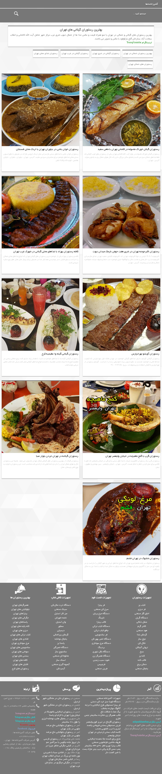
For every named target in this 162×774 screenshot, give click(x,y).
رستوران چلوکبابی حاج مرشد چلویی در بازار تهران (63, 727)
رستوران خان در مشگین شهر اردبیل (61, 699)
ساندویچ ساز (61, 652)
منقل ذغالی (141, 622)
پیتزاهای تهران (20, 613)
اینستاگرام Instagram (25, 713)
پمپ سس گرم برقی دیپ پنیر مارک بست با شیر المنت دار (101, 750)
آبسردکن (61, 668)
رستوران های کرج (20, 668)
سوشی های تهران (20, 652)
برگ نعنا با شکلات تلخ (110, 711)
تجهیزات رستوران (141, 597)
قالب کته (142, 660)
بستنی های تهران (20, 656)
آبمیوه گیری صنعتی (61, 664)
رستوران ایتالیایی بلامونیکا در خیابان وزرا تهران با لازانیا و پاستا (62, 713)
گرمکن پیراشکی (60, 635)
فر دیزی (142, 609)
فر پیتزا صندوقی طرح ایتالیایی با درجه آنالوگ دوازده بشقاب (102, 706)
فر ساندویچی (101, 635)
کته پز (142, 656)
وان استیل (61, 622)
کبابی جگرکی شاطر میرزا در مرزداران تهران (63, 747)
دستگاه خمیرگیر (60, 647)
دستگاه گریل (142, 618)
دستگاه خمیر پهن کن (101, 639)
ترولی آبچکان (142, 647)
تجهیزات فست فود (101, 597)
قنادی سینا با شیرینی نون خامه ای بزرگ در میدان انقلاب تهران (61, 754)
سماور (61, 626)
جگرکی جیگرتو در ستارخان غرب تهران (62, 764)
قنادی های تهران (20, 639)
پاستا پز (61, 643)
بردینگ (101, 647)
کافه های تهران (20, 660)
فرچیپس (101, 664)
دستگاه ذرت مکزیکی (61, 605)
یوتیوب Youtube (27, 725)
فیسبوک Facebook (26, 729)
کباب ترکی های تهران (20, 635)
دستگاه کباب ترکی (101, 626)
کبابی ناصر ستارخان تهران (61, 759)
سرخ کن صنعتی (101, 609)
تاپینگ (101, 618)
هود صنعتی (141, 630)
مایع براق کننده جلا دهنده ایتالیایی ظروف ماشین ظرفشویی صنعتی (104, 740)
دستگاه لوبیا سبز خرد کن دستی (105, 701)
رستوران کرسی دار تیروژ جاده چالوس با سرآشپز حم (62, 740)
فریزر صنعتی (101, 668)
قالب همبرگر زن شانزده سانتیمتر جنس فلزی (102, 716)
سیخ (142, 652)
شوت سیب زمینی (101, 660)
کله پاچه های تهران (20, 626)
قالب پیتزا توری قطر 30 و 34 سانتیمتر (102, 745)
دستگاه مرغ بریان (101, 613)
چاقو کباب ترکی (101, 630)
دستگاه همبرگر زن (101, 656)
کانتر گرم (142, 626)
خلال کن (142, 643)
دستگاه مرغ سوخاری (101, 643)
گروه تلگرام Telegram (25, 721)
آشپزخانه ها (152, 4)
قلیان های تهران (20, 664)
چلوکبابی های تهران (20, 609)
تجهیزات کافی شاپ (60, 597)
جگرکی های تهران (20, 618)
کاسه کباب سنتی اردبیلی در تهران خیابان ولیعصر (104, 733)
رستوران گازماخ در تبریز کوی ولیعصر (103, 722)
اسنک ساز (61, 660)
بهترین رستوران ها (20, 597)
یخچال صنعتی (141, 668)
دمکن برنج (142, 664)
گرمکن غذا (142, 635)
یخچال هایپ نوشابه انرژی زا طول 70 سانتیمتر (61, 720)
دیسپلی (61, 630)
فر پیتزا (101, 605)
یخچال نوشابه (61, 639)
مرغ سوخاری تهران (20, 643)
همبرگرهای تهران (20, 605)
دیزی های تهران (20, 630)
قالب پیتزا (101, 622)
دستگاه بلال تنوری (101, 652)
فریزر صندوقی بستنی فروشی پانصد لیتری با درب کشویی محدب (103, 727)
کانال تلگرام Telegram (25, 717)
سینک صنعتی (60, 609)
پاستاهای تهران (20, 622)
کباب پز (141, 605)
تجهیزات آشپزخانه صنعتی (108, 698)
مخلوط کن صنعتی (61, 656)
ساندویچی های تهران (20, 647)
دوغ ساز (142, 639)
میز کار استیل (60, 613)
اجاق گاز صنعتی (142, 613)
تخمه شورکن (61, 618)
